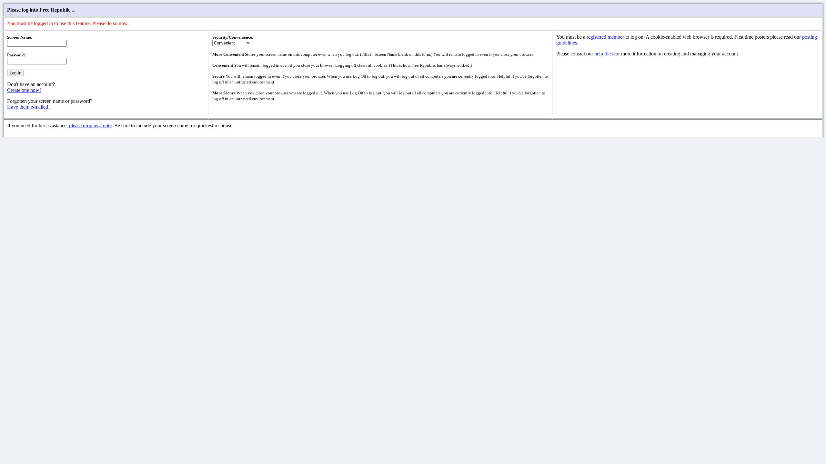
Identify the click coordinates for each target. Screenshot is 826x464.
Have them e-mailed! (28, 107)
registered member (605, 37)
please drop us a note (90, 125)
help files (603, 53)
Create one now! (24, 90)
